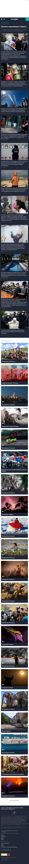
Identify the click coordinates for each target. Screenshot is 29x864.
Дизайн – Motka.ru (4, 860)
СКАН (2, 844)
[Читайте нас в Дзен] (2, 850)
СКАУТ (2, 837)
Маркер (2, 838)
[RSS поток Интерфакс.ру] (8, 850)
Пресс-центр (16, 807)
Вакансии (21, 807)
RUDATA (2, 845)
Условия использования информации (8, 857)
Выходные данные (5, 858)
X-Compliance (3, 836)
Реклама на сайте (4, 809)
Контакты (3, 807)
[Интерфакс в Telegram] (4, 850)
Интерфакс (14, 19)
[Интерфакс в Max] (10, 850)
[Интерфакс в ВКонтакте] (6, 850)
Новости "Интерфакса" (5, 843)
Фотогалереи (5, 22)
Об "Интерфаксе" (9, 807)
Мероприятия (11, 809)
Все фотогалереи (14, 800)
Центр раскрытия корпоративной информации (9, 847)
